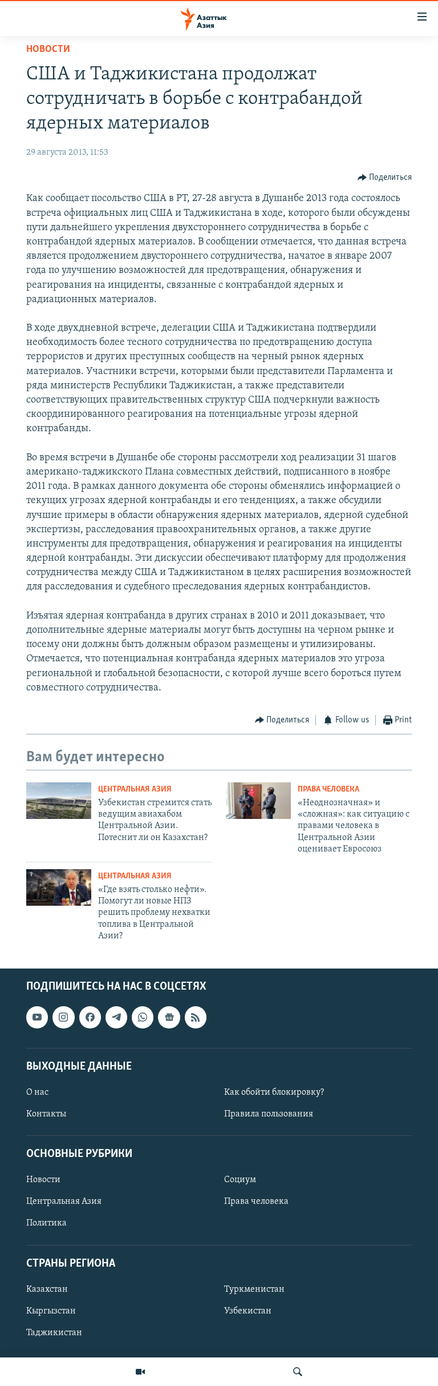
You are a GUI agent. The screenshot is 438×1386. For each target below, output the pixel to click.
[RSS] (195, 1017)
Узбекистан (247, 1311)
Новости (48, 50)
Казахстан (47, 1289)
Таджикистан (54, 1332)
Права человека (328, 789)
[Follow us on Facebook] (90, 1017)
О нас (37, 1092)
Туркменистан (254, 1289)
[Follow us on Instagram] (63, 1017)
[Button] (385, 177)
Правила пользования (268, 1114)
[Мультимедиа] (140, 1371)
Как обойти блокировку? (274, 1092)
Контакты (46, 1114)
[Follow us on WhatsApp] (142, 1017)
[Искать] (298, 1371)
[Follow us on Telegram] (116, 1017)
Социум (240, 1179)
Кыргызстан (51, 1311)
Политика (46, 1223)
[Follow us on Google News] (169, 1017)
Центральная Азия (135, 789)
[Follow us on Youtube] (37, 1017)
